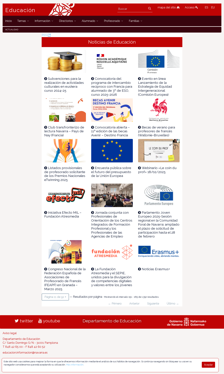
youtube (51, 320)
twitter (26, 320)
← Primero (115, 303)
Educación (20, 10)
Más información (74, 364)
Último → (173, 303)
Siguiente (153, 303)
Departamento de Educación (112, 320)
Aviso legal (10, 333)
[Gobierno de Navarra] (186, 321)
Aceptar (208, 364)
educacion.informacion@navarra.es (25, 352)
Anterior (134, 303)
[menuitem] (9, 21)
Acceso (190, 7)
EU (213, 7)
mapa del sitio (167, 7)
